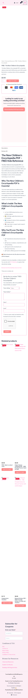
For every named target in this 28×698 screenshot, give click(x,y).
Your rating (6, 288)
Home (3, 61)
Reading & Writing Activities (9, 667)
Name (5, 302)
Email (5, 308)
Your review (7, 292)
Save (5, 7)
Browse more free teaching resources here (12, 267)
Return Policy (5, 650)
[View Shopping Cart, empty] (21, 3)
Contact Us (5, 648)
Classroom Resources (9, 61)
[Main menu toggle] (25, 3)
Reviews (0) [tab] (4, 151)
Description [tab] (5, 148)
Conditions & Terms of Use (8, 654)
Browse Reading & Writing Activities (14, 109)
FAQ (3, 646)
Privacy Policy (5, 652)
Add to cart (13, 80)
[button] (3, 3)
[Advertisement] (14, 127)
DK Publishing (13, 262)
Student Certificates (7, 664)
